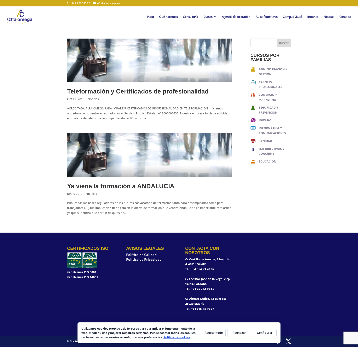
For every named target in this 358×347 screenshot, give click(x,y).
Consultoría (190, 17)
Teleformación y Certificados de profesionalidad (138, 91)
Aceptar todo (213, 332)
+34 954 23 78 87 (202, 269)
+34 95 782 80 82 (202, 289)
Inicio (150, 17)
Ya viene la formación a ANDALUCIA (120, 186)
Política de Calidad (141, 254)
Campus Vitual (292, 17)
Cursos (207, 17)
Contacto (345, 17)
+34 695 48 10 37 (202, 309)
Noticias (329, 17)
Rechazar (239, 332)
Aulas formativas (266, 17)
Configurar (264, 332)
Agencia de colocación (236, 17)
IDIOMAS (265, 120)
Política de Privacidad (144, 259)
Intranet (312, 17)
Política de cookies (176, 337)
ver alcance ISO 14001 (82, 277)
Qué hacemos (168, 17)
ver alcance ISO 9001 (81, 272)
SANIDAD (265, 141)
